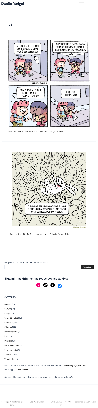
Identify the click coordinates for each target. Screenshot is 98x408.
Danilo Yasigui (12, 3)
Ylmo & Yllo (9, 359)
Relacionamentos (11, 345)
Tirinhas (60, 131)
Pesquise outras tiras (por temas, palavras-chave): (26, 262)
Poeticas (8, 341)
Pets (6, 336)
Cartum (61, 234)
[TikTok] (45, 285)
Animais (53, 234)
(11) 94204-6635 (21, 369)
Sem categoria (10, 350)
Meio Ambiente (11, 332)
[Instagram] (38, 285)
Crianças (52, 131)
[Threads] (52, 285)
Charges (7, 313)
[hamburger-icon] (81, 4)
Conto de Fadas (11, 318)
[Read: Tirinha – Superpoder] (49, 83)
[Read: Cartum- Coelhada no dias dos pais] (49, 188)
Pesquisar (87, 267)
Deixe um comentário (37, 131)
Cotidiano (8, 322)
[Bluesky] (60, 286)
